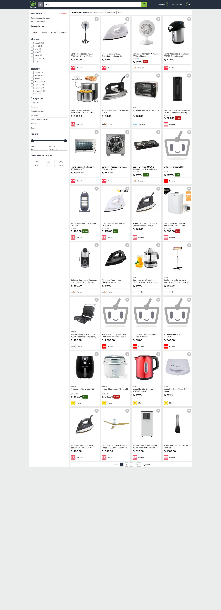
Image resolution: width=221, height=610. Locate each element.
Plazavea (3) (39, 85)
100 (138, 464)
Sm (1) (37, 61)
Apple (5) (38, 52)
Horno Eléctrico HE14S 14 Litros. (146, 110)
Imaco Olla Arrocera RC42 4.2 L (115, 389)
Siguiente (146, 464)
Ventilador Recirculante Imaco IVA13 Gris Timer (114, 168)
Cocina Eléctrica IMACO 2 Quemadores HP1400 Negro (145, 168)
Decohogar (48, 115)
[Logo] (33, 4)
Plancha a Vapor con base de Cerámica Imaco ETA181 (145, 224)
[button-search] (144, 4)
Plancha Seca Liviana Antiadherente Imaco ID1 (112, 55)
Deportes (48, 124)
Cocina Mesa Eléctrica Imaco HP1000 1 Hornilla (145, 335)
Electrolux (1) (39, 58)
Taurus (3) (38, 55)
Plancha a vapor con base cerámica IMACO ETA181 (82, 446)
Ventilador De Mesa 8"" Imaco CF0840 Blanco (145, 55)
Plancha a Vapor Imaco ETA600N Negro (111, 281)
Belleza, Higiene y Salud (48, 119)
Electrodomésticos (48, 111)
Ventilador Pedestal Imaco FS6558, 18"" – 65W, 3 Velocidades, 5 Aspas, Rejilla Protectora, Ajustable (83, 57)
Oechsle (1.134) (40, 82)
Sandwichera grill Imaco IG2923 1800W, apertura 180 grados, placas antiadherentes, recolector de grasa (84, 337)
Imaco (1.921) (39, 43)
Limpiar (64, 13)
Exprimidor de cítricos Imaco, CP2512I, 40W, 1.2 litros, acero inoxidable (145, 282)
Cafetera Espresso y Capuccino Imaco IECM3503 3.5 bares (84, 281)
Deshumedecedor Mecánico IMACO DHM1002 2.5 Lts (175, 224)
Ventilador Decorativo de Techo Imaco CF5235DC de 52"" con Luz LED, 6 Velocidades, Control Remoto (115, 448)
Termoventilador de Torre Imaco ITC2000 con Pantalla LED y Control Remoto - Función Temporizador (177, 113)
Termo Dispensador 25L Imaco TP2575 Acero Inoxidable (176, 55)
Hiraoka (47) (39, 76)
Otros (48, 128)
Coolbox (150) (40, 73)
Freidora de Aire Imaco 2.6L (82, 389)
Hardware (48, 107)
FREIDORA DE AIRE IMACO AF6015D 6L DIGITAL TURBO (83, 111)
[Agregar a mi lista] (97, 19)
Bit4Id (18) (38, 46)
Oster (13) (38, 49)
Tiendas (161, 4)
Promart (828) (39, 88)
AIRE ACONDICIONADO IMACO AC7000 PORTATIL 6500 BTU (146, 446)
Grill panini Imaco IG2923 (174, 167)
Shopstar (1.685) (40, 91)
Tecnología (48, 103)
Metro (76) (38, 79)
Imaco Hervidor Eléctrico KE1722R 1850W (143, 390)
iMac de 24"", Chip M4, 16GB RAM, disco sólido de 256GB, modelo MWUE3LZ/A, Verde (114, 336)
